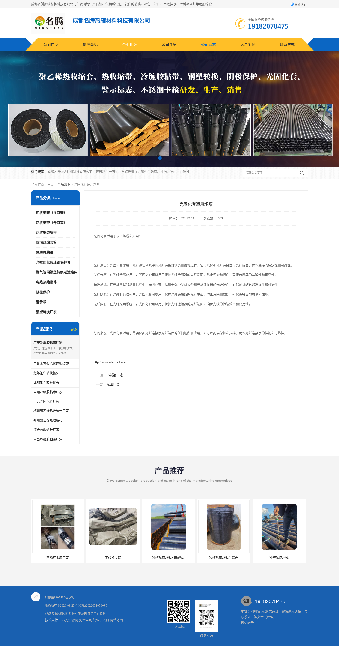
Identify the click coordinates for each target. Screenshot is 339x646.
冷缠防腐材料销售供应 (113, 558)
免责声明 (85, 620)
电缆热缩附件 (46, 282)
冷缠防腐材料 (223, 558)
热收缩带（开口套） (51, 223)
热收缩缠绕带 (46, 232)
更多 (74, 329)
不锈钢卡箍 (115, 375)
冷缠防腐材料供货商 (168, 558)
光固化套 (113, 384)
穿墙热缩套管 (46, 242)
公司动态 (208, 45)
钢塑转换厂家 (46, 312)
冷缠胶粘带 (44, 252)
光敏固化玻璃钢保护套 (53, 262)
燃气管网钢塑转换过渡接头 (56, 272)
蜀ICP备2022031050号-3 (91, 605)
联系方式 (287, 45)
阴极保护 (43, 292)
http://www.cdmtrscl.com (110, 362)
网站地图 (116, 620)
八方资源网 (70, 620)
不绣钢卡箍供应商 (279, 558)
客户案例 (248, 45)
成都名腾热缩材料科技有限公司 (66, 613)
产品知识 (63, 184)
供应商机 (90, 45)
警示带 (41, 302)
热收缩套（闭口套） (51, 213)
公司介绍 (169, 45)
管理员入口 (101, 620)
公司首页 (50, 45)
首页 (50, 184)
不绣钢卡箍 (58, 558)
